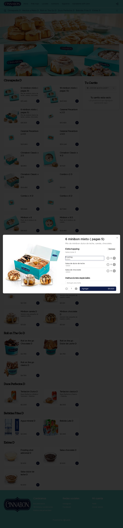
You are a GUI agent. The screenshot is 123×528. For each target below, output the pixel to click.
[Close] (117, 238)
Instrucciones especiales (77, 278)
